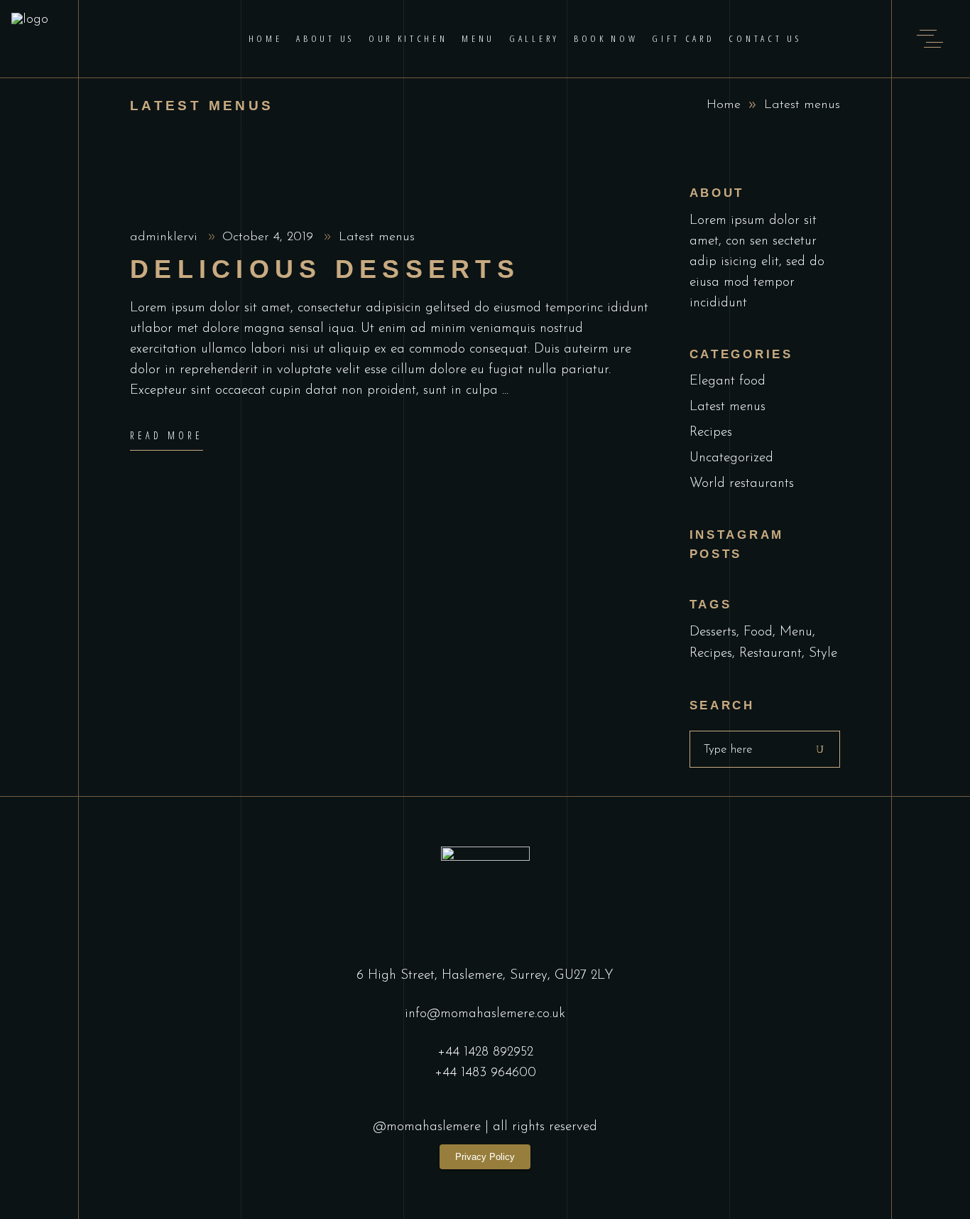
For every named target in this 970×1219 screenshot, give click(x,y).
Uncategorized (731, 458)
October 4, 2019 (269, 237)
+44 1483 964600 (485, 1073)
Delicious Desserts (325, 269)
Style (823, 653)
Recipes (711, 432)
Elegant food (727, 381)
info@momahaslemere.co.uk (485, 1014)
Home (724, 105)
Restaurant (770, 653)
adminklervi (166, 237)
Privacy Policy (485, 1156)
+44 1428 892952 (485, 1052)
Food (758, 632)
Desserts (713, 632)
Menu (796, 632)
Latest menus (377, 237)
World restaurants (742, 483)
